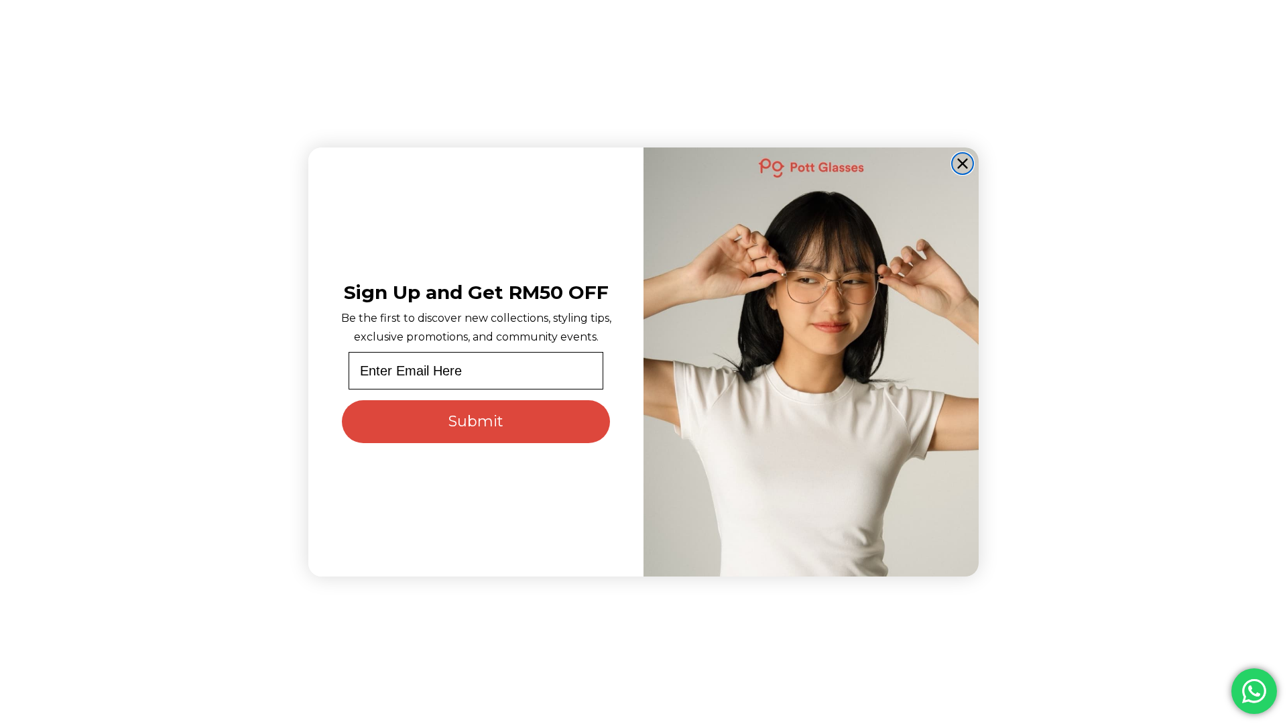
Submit (475, 421)
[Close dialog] (962, 163)
